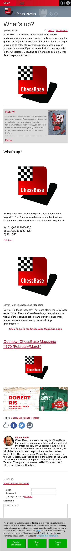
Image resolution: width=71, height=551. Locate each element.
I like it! (51, 30)
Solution (7, 240)
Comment (8, 501)
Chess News (25, 14)
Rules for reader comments (16, 483)
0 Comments (62, 30)
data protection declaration (47, 536)
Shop (6, 3)
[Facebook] (14, 425)
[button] (22, 3)
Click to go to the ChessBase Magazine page (35, 328)
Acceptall (58, 543)
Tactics (36, 418)
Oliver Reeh (22, 437)
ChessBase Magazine (21, 418)
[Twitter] (22, 425)
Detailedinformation (16, 543)
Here (38, 530)
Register (28, 496)
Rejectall (36, 543)
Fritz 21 (10, 112)
